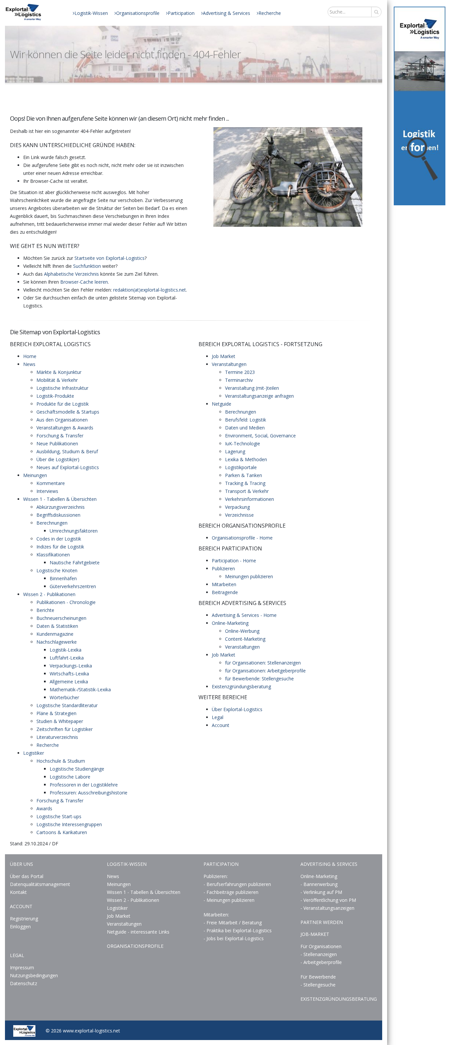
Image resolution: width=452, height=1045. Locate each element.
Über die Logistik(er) (57, 459)
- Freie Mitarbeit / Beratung (232, 922)
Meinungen (35, 475)
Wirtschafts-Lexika (69, 673)
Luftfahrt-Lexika (67, 658)
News (29, 364)
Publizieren (223, 568)
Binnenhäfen (63, 578)
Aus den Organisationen (62, 420)
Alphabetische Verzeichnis (71, 274)
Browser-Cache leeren (84, 282)
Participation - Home (234, 560)
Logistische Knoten (56, 570)
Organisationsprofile (137, 13)
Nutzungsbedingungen (34, 975)
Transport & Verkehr (247, 491)
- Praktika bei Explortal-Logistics (237, 930)
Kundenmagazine (54, 634)
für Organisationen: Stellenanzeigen (263, 663)
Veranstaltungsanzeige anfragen (259, 396)
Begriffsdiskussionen (58, 515)
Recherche (269, 13)
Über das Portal (26, 876)
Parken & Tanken (243, 475)
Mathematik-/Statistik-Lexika (80, 689)
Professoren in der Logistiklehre (84, 785)
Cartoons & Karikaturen (61, 832)
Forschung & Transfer (59, 435)
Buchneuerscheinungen (61, 618)
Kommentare (50, 483)
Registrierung (24, 918)
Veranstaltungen (229, 364)
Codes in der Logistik (58, 539)
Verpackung (237, 507)
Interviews (47, 491)
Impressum (22, 967)
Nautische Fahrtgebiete (75, 562)
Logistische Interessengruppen (69, 824)
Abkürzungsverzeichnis (60, 507)
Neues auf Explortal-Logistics (67, 467)
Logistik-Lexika (65, 650)
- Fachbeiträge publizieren (230, 892)
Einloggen (20, 926)
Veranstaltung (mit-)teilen (252, 388)
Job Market (223, 356)
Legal (217, 717)
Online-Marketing (230, 623)
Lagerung (235, 451)
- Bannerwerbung (319, 884)
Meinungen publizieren (249, 576)
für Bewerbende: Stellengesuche (259, 678)
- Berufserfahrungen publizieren (237, 884)
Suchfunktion (87, 266)
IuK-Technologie (242, 443)
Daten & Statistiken (57, 626)
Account (220, 725)
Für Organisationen (320, 946)
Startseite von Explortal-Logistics (109, 258)
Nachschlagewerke (56, 642)
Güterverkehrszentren (73, 586)
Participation (181, 13)
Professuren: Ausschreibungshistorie (88, 792)
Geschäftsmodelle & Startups (67, 412)
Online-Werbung (242, 631)
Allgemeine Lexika (69, 681)
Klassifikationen (53, 554)
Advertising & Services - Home (244, 615)
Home (29, 356)
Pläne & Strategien (56, 713)
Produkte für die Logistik (62, 404)
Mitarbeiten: (216, 914)
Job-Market (314, 934)
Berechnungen (52, 523)
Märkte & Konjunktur (58, 372)
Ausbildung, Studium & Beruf (67, 451)
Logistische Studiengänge (77, 769)
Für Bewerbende (318, 977)
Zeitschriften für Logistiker (64, 729)
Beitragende (225, 592)
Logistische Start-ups (58, 816)
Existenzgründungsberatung (241, 686)
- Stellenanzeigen (318, 954)
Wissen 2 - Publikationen (49, 594)
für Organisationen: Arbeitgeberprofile (265, 670)
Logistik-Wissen (91, 13)
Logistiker (33, 753)
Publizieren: (215, 876)
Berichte (45, 610)
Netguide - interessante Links (138, 932)
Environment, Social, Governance (260, 435)
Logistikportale (241, 467)
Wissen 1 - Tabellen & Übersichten (60, 499)
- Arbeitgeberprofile (321, 962)
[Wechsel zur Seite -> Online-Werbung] (419, 106)
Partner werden (321, 922)
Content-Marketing (245, 639)
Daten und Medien (245, 427)
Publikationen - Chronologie (66, 602)
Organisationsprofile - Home (242, 538)
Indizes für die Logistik (60, 546)
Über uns (21, 864)
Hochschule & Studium (60, 761)
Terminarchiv (239, 380)
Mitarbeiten (224, 584)
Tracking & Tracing (245, 483)
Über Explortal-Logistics (237, 709)
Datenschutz (23, 983)
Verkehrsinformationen (249, 499)
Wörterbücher (64, 697)
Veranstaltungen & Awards (64, 427)
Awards (44, 808)
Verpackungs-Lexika (71, 666)
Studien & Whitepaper (59, 721)
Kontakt (18, 892)
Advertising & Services (226, 13)
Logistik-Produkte (55, 396)
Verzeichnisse (239, 515)
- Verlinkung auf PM (321, 892)
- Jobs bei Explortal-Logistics (233, 938)
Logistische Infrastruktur (62, 388)
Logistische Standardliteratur (67, 705)
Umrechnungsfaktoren (74, 531)
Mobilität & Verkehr (57, 380)
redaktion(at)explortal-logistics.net (149, 290)
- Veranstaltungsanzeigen (327, 908)
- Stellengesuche (318, 985)
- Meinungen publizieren (228, 900)
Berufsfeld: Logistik (245, 420)
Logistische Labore (70, 777)
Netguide (221, 404)
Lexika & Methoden (246, 459)
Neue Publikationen (57, 443)
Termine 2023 (240, 372)
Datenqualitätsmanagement (40, 884)
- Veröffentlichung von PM (328, 900)
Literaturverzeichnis (57, 737)
